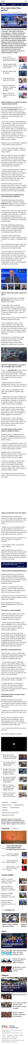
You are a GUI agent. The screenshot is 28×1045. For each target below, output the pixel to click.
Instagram (13, 823)
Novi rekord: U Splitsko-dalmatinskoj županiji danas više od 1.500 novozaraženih (10, 779)
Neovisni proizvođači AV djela (9, 1038)
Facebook (3, 823)
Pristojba (21, 1035)
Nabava (8, 1036)
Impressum (14, 1041)
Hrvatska (13, 4)
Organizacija (10, 1035)
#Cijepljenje (14, 802)
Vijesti (3, 4)
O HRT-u (4, 1035)
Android (3, 822)
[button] (14, 354)
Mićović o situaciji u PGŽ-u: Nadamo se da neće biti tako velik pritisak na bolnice (9, 787)
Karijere (16, 1035)
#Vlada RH (4, 810)
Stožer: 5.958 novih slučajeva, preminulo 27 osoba (9, 95)
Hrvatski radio (14, 1036)
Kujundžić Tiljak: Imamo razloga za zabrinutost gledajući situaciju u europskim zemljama (9, 771)
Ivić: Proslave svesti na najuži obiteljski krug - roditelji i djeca (9, 763)
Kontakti (22, 1040)
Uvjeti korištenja (15, 1040)
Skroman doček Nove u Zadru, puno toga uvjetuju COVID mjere (9, 794)
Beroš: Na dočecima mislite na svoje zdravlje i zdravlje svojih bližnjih (10, 756)
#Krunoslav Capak (6, 805)
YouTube (22, 823)
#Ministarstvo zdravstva (8, 815)
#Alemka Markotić (18, 805)
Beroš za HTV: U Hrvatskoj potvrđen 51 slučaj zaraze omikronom (10, 58)
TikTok (18, 823)
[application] (14, 354)
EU (18, 4)
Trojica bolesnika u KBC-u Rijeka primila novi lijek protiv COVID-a (10, 66)
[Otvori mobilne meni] (26, 1)
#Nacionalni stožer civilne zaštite (10, 812)
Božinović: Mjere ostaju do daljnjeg (9, 72)
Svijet (22, 4)
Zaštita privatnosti (6, 1040)
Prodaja (4, 1036)
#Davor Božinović (15, 807)
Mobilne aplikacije (6, 1041)
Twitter (8, 823)
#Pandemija (5, 802)
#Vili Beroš (4, 807)
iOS (23, 820)
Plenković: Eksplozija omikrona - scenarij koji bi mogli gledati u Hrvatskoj (9, 88)
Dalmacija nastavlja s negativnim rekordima (9, 79)
